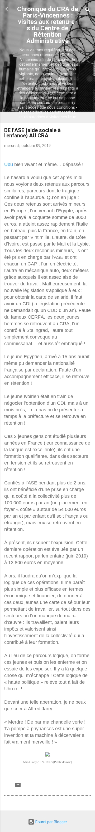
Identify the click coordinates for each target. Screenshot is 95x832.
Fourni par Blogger (50, 822)
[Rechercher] (87, 11)
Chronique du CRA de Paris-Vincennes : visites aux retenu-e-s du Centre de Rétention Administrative (47, 25)
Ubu (8, 164)
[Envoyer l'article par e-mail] (18, 786)
